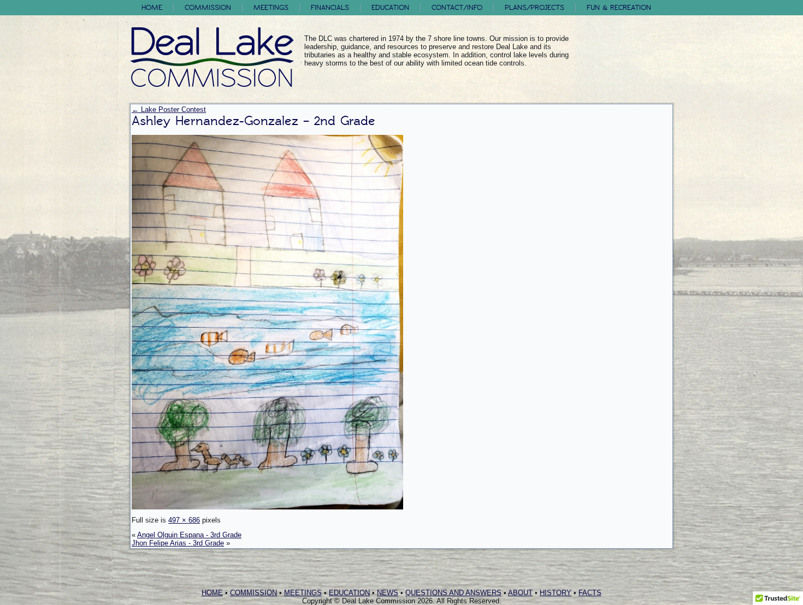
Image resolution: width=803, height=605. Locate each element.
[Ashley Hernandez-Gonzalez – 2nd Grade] (267, 507)
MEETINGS (303, 593)
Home (151, 7)
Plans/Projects (534, 7)
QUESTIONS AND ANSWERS (453, 593)
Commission (208, 7)
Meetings (270, 7)
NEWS (387, 593)
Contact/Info (457, 7)
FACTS (589, 593)
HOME (212, 593)
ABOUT (520, 593)
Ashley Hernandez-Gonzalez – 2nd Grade (253, 121)
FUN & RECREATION (619, 7)
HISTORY (555, 593)
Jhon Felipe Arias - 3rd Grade (178, 543)
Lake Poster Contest (169, 109)
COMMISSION (253, 593)
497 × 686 (184, 520)
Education (390, 7)
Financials (330, 7)
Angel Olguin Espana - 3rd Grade (189, 535)
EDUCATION (349, 593)
